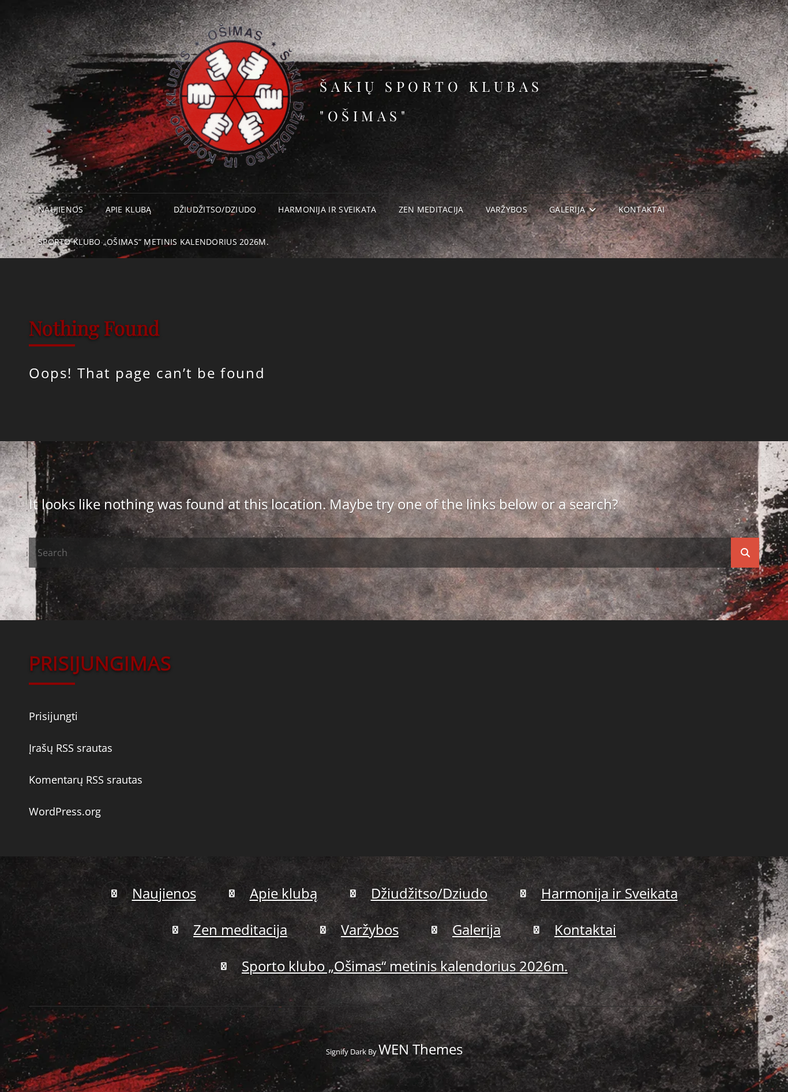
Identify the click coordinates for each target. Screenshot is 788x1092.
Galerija (567, 209)
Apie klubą (129, 209)
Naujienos (61, 209)
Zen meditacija (431, 209)
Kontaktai (641, 209)
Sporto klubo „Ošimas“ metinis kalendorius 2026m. (153, 241)
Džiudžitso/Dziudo (215, 209)
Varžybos (506, 209)
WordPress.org (65, 811)
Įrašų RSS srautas (70, 748)
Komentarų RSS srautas (85, 780)
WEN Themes (420, 1049)
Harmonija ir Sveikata (327, 209)
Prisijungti (53, 716)
